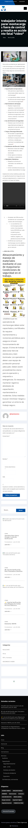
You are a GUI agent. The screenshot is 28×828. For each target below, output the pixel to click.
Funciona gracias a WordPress (9, 822)
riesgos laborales (6, 799)
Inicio (2, 740)
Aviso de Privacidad (8, 811)
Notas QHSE (6, 649)
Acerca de (4, 744)
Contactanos (5, 752)
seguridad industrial (6, 803)
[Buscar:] (9, 510)
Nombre (5, 459)
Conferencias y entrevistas (10, 779)
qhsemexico (14, 414)
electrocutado (12, 793)
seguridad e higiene (17, 799)
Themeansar (14, 826)
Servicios (3, 756)
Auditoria (5, 758)
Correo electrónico (10, 468)
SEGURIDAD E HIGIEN (9, 661)
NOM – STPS (6, 767)
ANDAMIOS (4, 793)
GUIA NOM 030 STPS (6, 796)
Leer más (7, 544)
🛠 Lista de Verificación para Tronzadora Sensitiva (13, 570)
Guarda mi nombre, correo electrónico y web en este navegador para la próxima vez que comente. (14, 489)
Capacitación (6, 761)
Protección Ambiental (9, 773)
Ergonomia (6, 776)
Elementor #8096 (10, 624)
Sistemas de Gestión (9, 770)
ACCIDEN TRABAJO (6, 790)
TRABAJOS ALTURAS (18, 803)
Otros (4, 37)
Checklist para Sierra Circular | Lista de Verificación (12, 537)
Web (4, 477)
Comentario (6, 436)
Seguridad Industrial (9, 763)
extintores (21, 793)
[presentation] (14, 524)
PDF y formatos (7, 657)
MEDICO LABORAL (18, 796)
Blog (2, 748)
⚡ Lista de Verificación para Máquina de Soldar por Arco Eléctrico (13, 604)
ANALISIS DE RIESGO (17, 790)
